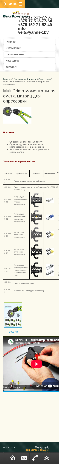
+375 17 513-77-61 (35, 17)
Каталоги (11, 67)
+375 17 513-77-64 (35, 21)
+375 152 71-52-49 (35, 24)
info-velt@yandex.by (33, 30)
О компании (13, 48)
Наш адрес (12, 60)
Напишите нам (15, 54)
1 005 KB (13, 331)
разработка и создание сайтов (38, 451)
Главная (11, 41)
